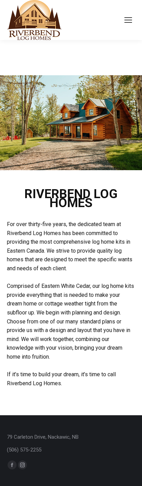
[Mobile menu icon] (128, 20)
